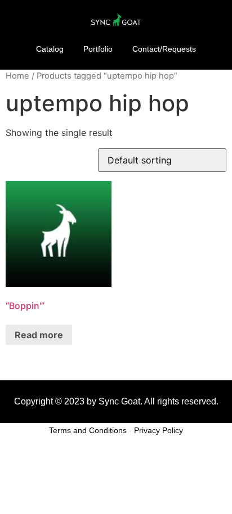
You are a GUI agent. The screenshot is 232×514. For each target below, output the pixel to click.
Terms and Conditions (88, 430)
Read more (39, 334)
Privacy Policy (158, 430)
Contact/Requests (164, 48)
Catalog (50, 48)
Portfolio (98, 48)
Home (17, 76)
